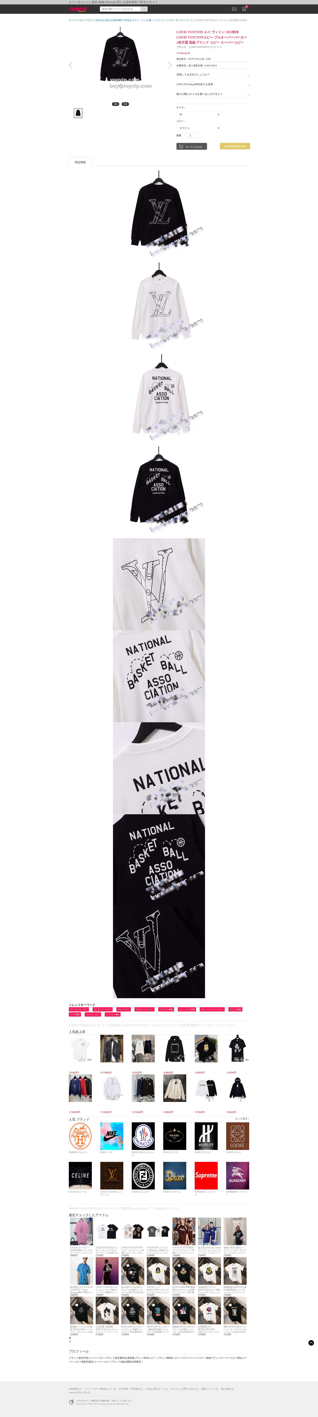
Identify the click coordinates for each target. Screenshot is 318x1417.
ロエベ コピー (123, 1009)
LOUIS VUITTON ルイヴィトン (205, 47)
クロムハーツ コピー (144, 1009)
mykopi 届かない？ (155, 1389)
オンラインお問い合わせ (183, 1389)
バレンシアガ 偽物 (187, 1009)
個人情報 (225, 1389)
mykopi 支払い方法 (78, 1392)
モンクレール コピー (78, 1009)
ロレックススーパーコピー (212, 1009)
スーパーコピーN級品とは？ (98, 1389)
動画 (125, 104)
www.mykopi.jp (105, 1404)
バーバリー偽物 (112, 1014)
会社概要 (73, 1389)
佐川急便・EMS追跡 (129, 1389)
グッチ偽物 (75, 1014)
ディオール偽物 (166, 1009)
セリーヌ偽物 (235, 1009)
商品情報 (80, 162)
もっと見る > (242, 1118)
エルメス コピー (93, 1014)
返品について (208, 1389)
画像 (115, 104)
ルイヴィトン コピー (102, 1009)
